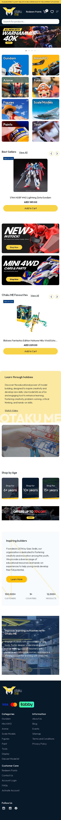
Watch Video (11, 410)
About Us (37, 718)
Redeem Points (9, 770)
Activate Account (10, 790)
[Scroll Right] (57, 153)
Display (5, 753)
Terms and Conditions (43, 738)
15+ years (51, 488)
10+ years (30, 488)
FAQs (5, 785)
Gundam (6, 718)
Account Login (9, 780)
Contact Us (7, 775)
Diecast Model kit (10, 758)
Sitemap (36, 733)
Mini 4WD (7, 723)
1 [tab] (26, 50)
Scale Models (9, 733)
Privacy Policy (39, 743)
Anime (5, 728)
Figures (5, 738)
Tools (4, 748)
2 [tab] (29, 50)
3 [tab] (31, 50)
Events (35, 728)
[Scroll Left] (51, 153)
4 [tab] (34, 50)
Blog (34, 723)
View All (23, 152)
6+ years (10, 488)
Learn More (17, 579)
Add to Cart (30, 208)
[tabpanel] (30, 37)
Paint (4, 743)
